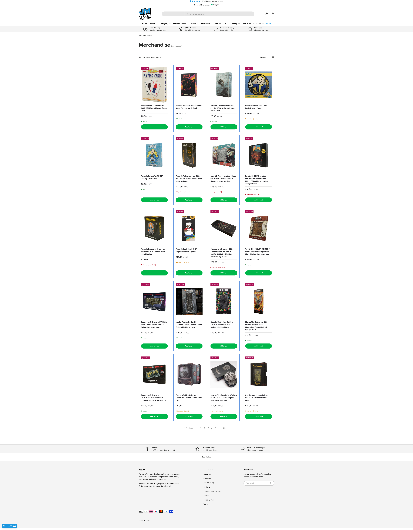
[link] (187, 428)
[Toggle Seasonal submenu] (262, 23)
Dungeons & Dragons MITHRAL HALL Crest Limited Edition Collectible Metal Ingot (154, 324)
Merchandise (148, 35)
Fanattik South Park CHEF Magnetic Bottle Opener (186, 250)
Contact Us (207, 478)
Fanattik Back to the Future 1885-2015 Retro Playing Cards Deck (154, 108)
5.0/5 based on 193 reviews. (212, 1)
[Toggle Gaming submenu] (239, 23)
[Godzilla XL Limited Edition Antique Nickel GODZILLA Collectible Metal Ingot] (223, 301)
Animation (205, 23)
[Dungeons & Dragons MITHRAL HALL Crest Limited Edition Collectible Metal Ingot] (154, 301)
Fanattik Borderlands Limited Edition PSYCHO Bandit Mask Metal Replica (153, 251)
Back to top (206, 457)
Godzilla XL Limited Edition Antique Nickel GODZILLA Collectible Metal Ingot (221, 324)
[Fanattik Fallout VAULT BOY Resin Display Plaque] (258, 85)
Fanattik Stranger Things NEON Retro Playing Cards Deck (189, 106)
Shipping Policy (209, 500)
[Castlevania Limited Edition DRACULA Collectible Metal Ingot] (258, 374)
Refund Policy (208, 483)
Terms (205, 504)
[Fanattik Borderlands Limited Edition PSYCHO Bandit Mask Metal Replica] (154, 228)
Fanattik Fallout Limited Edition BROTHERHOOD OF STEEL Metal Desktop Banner (189, 178)
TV (224, 23)
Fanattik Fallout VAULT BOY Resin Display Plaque (256, 106)
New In (245, 23)
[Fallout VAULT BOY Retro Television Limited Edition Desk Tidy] (189, 374)
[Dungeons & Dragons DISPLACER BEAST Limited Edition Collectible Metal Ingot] (154, 374)
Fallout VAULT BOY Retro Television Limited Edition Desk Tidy (189, 397)
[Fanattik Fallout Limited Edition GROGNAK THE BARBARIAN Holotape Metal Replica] (223, 155)
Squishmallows (179, 23)
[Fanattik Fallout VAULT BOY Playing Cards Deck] (154, 155)
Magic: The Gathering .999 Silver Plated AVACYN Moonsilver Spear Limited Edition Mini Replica (256, 326)
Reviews (206, 487)
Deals (268, 23)
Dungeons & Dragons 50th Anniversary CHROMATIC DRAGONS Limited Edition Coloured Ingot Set (221, 253)
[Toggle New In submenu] (250, 23)
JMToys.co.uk (148, 520)
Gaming (234, 23)
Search (206, 495)
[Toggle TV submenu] (227, 23)
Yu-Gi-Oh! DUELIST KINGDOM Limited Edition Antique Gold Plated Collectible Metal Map (257, 251)
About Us (207, 474)
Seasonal (257, 23)
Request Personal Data (212, 491)
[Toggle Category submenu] (169, 23)
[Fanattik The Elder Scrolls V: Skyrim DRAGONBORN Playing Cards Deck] (223, 85)
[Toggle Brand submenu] (156, 23)
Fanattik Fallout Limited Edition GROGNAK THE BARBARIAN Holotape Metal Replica (223, 178)
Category (164, 23)
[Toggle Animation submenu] (211, 23)
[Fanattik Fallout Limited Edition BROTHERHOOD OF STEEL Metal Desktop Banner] (189, 155)
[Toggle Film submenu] (220, 23)
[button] (273, 13)
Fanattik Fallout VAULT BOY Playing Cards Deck (152, 177)
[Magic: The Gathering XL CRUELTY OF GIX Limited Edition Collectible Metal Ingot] (189, 301)
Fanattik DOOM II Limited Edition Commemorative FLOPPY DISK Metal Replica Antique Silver (256, 180)
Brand (152, 23)
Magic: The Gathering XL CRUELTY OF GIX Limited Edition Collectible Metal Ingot (189, 324)
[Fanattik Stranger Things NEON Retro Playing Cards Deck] (189, 85)
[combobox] (208, 13)
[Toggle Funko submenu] (197, 23)
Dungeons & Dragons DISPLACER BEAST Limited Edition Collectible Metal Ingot (153, 397)
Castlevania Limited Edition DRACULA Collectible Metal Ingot (256, 397)
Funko (193, 23)
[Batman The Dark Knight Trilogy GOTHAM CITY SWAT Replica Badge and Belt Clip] (223, 374)
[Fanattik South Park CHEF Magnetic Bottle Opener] (189, 228)
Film (216, 23)
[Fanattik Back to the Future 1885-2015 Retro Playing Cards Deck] (154, 85)
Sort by (142, 57)
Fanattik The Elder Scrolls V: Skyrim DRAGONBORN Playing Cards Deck (223, 108)
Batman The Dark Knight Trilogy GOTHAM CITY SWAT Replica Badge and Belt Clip (223, 397)
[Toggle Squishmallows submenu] (187, 23)
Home (144, 23)
